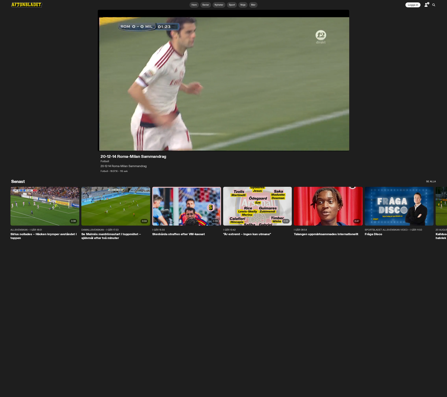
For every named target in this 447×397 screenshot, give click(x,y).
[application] (223, 80)
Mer (253, 4)
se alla (431, 181)
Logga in (413, 4)
